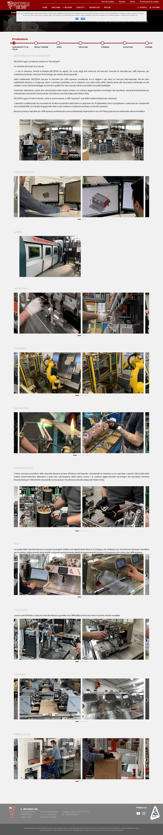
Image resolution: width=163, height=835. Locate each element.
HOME (44, 7)
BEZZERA (68, 7)
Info (77, 18)
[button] (79, 219)
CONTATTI (80, 7)
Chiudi (83, 18)
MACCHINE (56, 7)
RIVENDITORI (94, 7)
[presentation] (16, 197)
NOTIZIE (107, 7)
